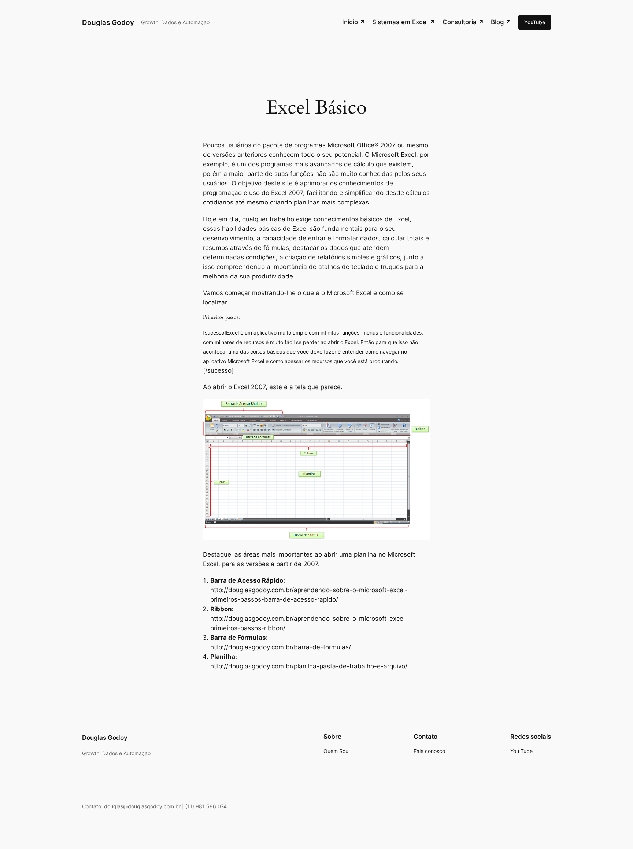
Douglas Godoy (108, 22)
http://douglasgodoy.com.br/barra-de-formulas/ (280, 647)
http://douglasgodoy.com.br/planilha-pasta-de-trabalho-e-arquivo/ (308, 666)
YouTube (534, 22)
